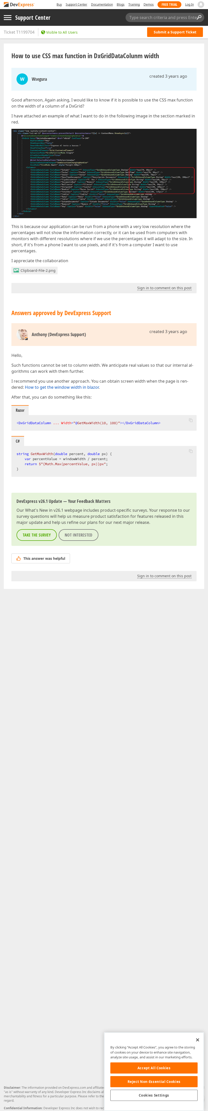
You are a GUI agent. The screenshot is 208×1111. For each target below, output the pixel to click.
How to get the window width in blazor (62, 387)
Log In (189, 4)
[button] (191, 420)
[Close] (197, 1039)
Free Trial (169, 4)
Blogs (121, 4)
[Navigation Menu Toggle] (7, 17)
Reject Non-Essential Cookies (154, 1081)
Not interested (78, 535)
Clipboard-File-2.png (38, 270)
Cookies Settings (154, 1095)
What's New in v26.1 (44, 510)
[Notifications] (201, 4)
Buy (59, 4)
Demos (149, 4)
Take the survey (37, 535)
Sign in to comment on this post (164, 287)
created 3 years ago (168, 76)
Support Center (76, 4)
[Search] (199, 17)
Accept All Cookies (154, 1068)
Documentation (102, 4)
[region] (154, 1071)
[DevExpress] (19, 5)
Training (134, 4)
